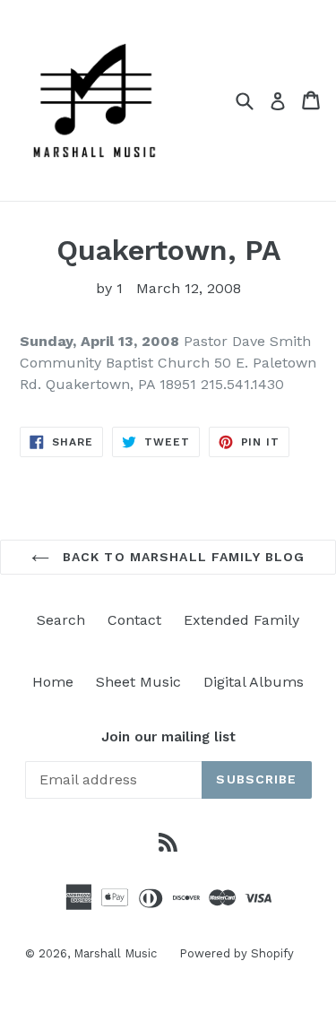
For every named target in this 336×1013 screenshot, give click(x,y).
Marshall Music (115, 953)
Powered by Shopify (236, 953)
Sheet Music (138, 681)
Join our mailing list (168, 737)
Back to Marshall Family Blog (181, 557)
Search (61, 619)
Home (52, 681)
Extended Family (241, 619)
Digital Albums (253, 681)
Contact (134, 619)
